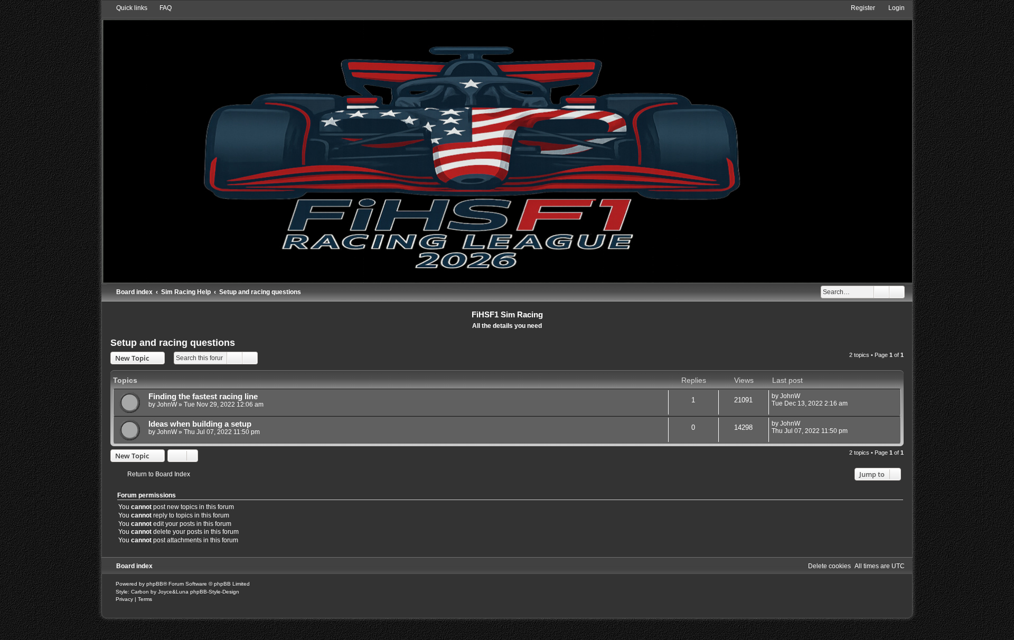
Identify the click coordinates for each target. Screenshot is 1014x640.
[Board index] (506, 143)
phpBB (154, 584)
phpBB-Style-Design (214, 592)
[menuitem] (161, 8)
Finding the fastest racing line (203, 396)
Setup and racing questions (172, 342)
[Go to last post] (805, 396)
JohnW (167, 404)
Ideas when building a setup (199, 424)
